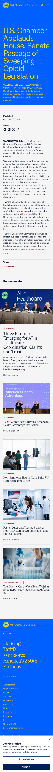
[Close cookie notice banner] (50, 739)
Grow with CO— (10, 724)
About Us (7, 696)
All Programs (9, 684)
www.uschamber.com (35, 249)
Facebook (7, 712)
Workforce (14, 655)
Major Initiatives (10, 688)
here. (5, 229)
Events (6, 692)
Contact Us (8, 704)
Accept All (26, 767)
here (24, 214)
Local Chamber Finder (13, 728)
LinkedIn (7, 708)
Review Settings (26, 759)
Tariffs (9, 649)
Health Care (9, 266)
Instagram (7, 716)
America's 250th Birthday (20, 663)
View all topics (9, 676)
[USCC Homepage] (26, 624)
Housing (12, 643)
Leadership (8, 700)
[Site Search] (42, 5)
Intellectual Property (13, 582)
